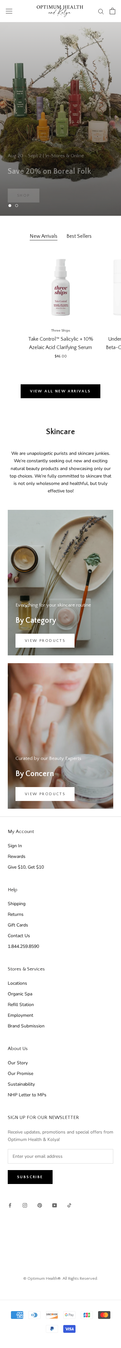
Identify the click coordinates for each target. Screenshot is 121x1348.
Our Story (18, 1063)
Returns (16, 914)
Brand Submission (26, 1026)
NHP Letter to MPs (27, 1095)
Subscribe (30, 1177)
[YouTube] (54, 1205)
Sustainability (21, 1084)
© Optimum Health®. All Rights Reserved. (60, 1278)
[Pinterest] (39, 1205)
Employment (20, 1015)
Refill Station (21, 1005)
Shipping (16, 904)
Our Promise (20, 1073)
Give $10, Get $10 (26, 867)
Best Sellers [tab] (79, 236)
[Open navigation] (9, 11)
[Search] (101, 11)
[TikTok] (69, 1205)
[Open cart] (112, 11)
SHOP (23, 186)
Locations (17, 983)
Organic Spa (20, 994)
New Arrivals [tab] (43, 236)
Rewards (16, 856)
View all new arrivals (60, 391)
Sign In (15, 846)
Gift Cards (18, 925)
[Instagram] (25, 1205)
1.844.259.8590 (23, 946)
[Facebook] (10, 1205)
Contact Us (19, 936)
